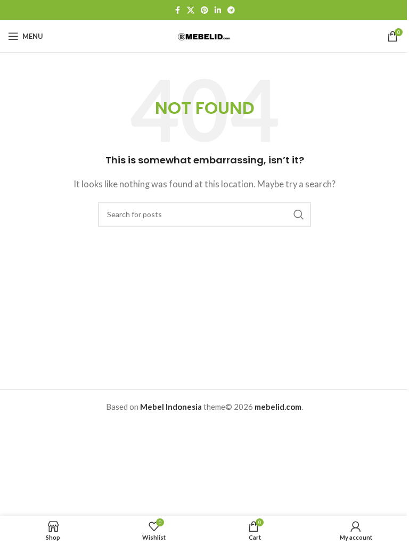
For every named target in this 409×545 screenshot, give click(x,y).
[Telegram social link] (231, 10)
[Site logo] (204, 35)
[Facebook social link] (177, 10)
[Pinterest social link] (204, 10)
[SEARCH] (299, 214)
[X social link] (191, 10)
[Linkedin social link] (217, 10)
